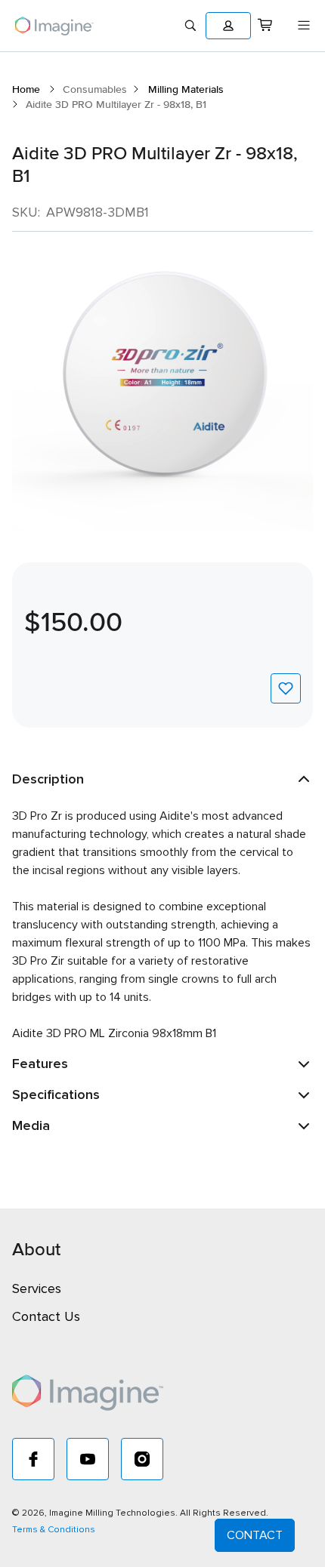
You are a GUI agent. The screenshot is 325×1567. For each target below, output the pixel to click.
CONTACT (255, 1535)
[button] (228, 25)
